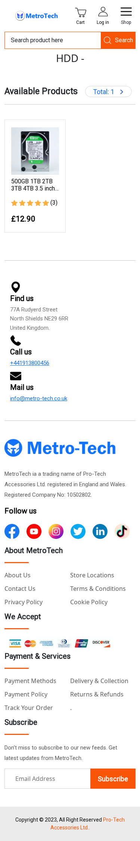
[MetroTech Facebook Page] (11, 530)
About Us (17, 575)
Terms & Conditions (98, 588)
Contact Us (19, 588)
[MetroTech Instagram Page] (56, 530)
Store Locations (92, 575)
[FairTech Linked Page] (122, 530)
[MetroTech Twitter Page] (78, 530)
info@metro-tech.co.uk (38, 398)
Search (124, 40)
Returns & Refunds (97, 694)
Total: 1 (104, 92)
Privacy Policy (23, 602)
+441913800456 (29, 363)
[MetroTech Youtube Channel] (34, 530)
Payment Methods (30, 681)
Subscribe (113, 779)
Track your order (28, 708)
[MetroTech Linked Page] (100, 530)
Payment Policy (25, 694)
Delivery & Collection (99, 681)
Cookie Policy (89, 602)
